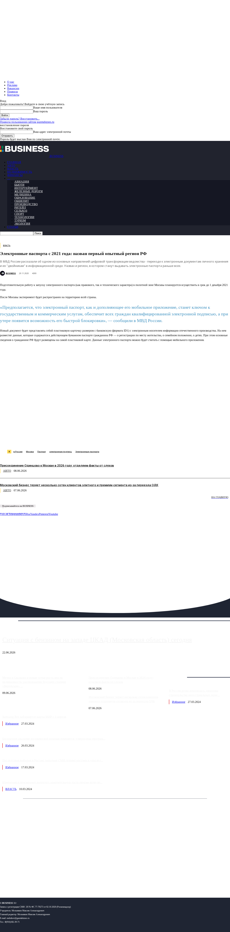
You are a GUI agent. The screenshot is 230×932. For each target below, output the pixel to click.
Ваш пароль (40, 111)
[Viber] (53, 440)
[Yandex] (45, 883)
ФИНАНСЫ (15, 175)
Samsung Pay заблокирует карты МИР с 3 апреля (34, 716)
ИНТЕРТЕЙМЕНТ (26, 188)
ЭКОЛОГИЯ (22, 223)
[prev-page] (18, 500)
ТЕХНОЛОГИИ (24, 217)
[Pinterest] (91, 440)
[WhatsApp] (40, 440)
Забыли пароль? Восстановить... (20, 118)
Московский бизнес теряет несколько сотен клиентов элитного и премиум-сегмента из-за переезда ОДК (79, 485)
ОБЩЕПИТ (21, 201)
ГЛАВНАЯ (14, 162)
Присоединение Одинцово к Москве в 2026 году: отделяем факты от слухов (57, 465)
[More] (182, 440)
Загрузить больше (180, 673)
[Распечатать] (169, 440)
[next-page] (54, 500)
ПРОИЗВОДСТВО (26, 204)
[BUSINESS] (3, 273)
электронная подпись (60, 451)
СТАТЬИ (12, 226)
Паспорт (41, 451)
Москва (30, 451)
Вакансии (13, 88)
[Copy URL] (156, 440)
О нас (10, 81)
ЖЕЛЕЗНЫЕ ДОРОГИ (28, 191)
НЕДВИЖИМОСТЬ (19, 171)
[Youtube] (55, 883)
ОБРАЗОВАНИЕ (24, 197)
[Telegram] (78, 440)
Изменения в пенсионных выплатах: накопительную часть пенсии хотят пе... (52, 782)
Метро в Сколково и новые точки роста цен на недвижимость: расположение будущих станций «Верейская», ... (34, 682)
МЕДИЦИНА (22, 194)
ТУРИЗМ (20, 220)
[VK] (66, 440)
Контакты (13, 94)
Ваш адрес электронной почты (52, 131)
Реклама (12, 85)
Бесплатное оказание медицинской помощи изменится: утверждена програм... (53, 738)
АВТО (11, 165)
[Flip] (130, 440)
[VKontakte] (35, 883)
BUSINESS (11, 273)
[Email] (143, 440)
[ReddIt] (104, 440)
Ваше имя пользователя (47, 107)
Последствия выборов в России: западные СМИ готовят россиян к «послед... (52, 760)
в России (17, 451)
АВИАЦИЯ (21, 181)
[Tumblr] (117, 440)
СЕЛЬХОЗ (20, 210)
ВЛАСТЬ (12, 168)
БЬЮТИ (19, 184)
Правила (12, 91)
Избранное (178, 701)
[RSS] (14, 883)
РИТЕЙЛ (20, 207)
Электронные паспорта (87, 451)
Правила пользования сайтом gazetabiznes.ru (27, 121)
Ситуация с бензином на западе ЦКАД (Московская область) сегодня (97, 639)
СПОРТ (19, 213)
